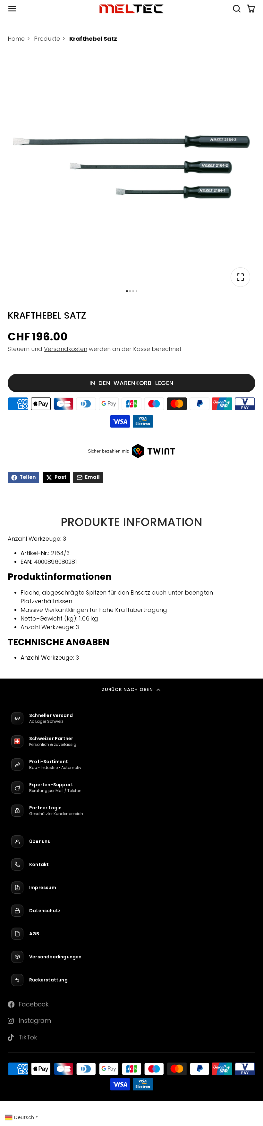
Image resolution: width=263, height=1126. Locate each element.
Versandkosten (65, 349)
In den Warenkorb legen (131, 383)
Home (16, 39)
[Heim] (131, 9)
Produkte (47, 39)
